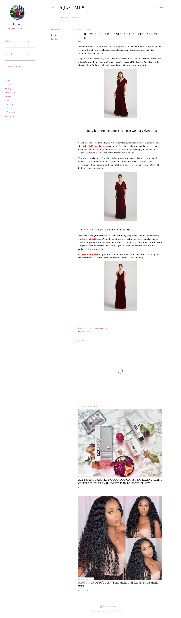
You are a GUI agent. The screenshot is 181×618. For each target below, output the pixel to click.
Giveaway (11, 112)
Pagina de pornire (71, 17)
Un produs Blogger (110, 606)
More (7, 100)
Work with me (11, 116)
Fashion (54, 39)
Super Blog (11, 104)
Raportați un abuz (14, 67)
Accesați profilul (17, 28)
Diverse (10, 108)
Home (7, 81)
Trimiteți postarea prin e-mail (97, 328)
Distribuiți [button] (55, 29)
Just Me (17, 24)
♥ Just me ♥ (72, 7)
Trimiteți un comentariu (96, 591)
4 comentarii (91, 488)
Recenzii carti (10, 92)
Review (8, 96)
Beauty (8, 88)
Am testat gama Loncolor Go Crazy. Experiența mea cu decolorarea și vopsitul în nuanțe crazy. (120, 481)
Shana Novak (119, 611)
